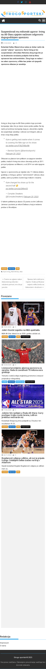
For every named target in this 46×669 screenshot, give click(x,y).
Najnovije (11, 268)
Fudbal (4, 381)
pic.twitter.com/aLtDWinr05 (17, 189)
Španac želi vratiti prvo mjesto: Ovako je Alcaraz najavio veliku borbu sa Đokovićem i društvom (34, 283)
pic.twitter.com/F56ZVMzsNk (17, 146)
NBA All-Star (15, 272)
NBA (17, 268)
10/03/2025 (7, 365)
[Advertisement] (23, 93)
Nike (21, 272)
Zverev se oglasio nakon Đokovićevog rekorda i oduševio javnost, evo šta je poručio (12, 283)
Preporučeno (25, 336)
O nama (3, 646)
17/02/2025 (7, 410)
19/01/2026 (7, 327)
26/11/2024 (7, 455)
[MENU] (43, 20)
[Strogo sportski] (23, 16)
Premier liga (20, 381)
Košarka (4, 268)
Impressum (4, 643)
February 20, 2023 (13, 154)
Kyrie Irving (6, 272)
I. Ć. (16, 43)
